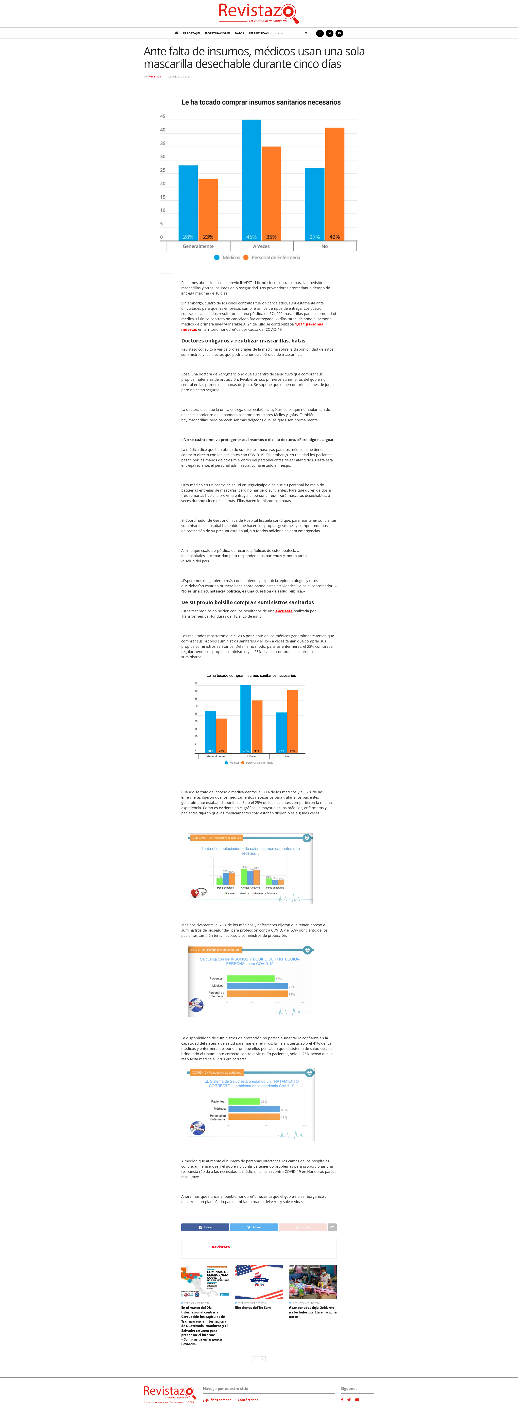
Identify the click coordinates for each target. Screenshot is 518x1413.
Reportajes (192, 33)
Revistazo (155, 76)
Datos (239, 33)
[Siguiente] (263, 1359)
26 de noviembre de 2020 (251, 1303)
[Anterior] (255, 1359)
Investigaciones (217, 33)
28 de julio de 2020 (179, 76)
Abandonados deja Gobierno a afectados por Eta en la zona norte (312, 1312)
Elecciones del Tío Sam (253, 1307)
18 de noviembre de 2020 (305, 1303)
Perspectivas (258, 33)
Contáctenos (248, 1400)
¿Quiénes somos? (217, 1400)
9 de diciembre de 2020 (196, 1303)
